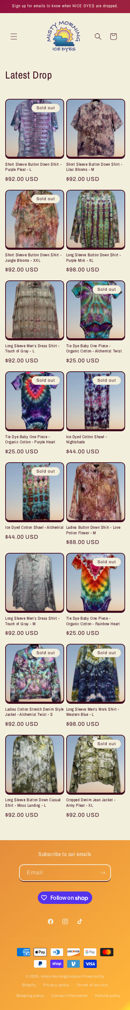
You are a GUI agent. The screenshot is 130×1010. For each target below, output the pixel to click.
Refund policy (108, 995)
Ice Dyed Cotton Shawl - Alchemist (34, 527)
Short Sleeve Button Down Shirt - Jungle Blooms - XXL (33, 257)
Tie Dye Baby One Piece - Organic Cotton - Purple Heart (30, 439)
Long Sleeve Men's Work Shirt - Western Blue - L (92, 712)
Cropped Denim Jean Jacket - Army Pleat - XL (90, 802)
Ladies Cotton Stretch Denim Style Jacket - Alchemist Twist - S (34, 712)
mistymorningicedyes (61, 976)
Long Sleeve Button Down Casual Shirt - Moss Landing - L (33, 802)
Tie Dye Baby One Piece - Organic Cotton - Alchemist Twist (94, 348)
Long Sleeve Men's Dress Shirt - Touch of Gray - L (32, 348)
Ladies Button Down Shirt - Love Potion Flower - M (93, 530)
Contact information (69, 995)
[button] (13, 36)
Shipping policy (30, 995)
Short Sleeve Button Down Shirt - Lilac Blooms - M (94, 167)
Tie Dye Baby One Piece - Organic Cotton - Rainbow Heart (93, 621)
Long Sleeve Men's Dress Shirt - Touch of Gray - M (32, 621)
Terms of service (92, 985)
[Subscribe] (102, 872)
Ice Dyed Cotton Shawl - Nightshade (86, 439)
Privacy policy (56, 985)
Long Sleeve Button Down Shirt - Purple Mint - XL (93, 257)
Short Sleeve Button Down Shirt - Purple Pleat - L (33, 167)
